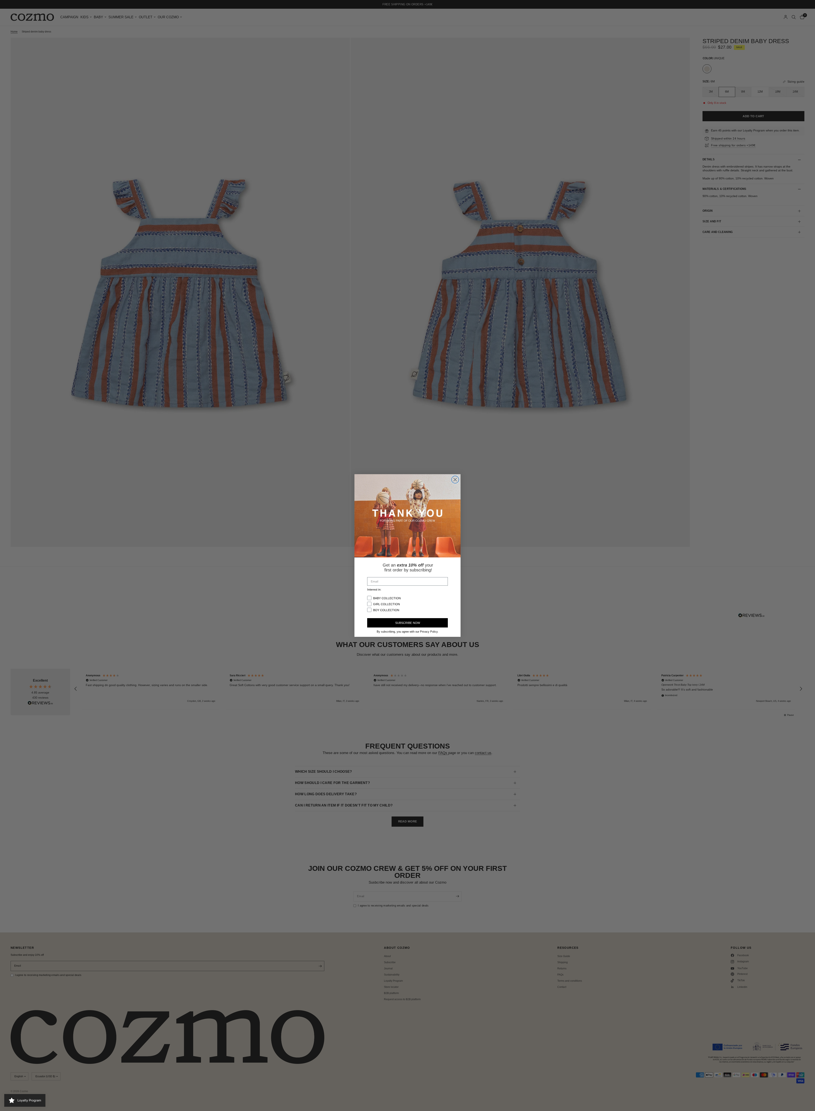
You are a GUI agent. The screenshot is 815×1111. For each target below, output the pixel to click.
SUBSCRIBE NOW (407, 623)
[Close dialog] (455, 479)
